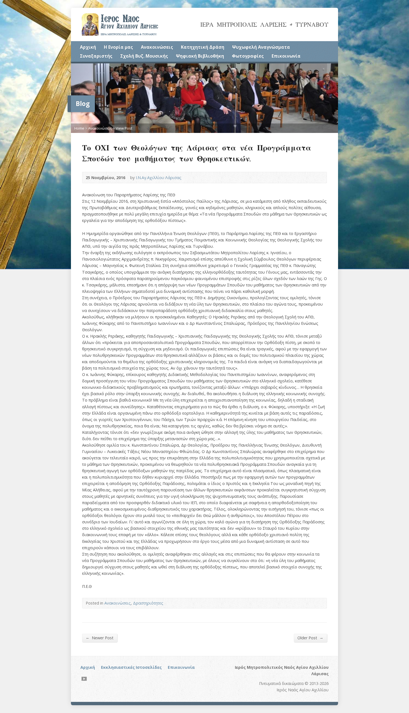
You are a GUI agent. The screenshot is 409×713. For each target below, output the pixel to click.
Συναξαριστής (96, 56)
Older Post (310, 637)
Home (79, 128)
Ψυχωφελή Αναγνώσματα (261, 47)
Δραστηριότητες (148, 603)
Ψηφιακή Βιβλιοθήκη (200, 56)
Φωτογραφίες (248, 56)
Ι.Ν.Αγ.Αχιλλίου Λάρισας (158, 177)
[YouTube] (84, 678)
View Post (124, 128)
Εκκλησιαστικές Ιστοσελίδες (131, 667)
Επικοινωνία (286, 56)
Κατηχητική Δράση (202, 47)
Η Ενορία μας (118, 47)
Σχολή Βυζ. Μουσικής (144, 56)
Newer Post (100, 637)
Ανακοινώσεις (157, 47)
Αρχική (88, 47)
